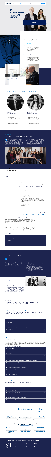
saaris (7, 421)
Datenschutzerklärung (8, 453)
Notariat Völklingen (10, 416)
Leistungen (16, 446)
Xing (35, 448)
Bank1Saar (8, 427)
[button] (25, 236)
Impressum (13, 453)
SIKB (25, 416)
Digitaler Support (17, 448)
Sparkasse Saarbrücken (40, 431)
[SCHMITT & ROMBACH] (10, 3)
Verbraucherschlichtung (19, 453)
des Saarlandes (8, 432)
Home (15, 443)
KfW (44, 421)
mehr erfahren (29, 43)
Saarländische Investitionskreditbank (25, 417)
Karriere (43, 3)
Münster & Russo (42, 417)
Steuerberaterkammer (10, 431)
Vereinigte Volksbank (41, 427)
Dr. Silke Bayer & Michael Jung (11, 417)
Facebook (36, 443)
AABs (23, 453)
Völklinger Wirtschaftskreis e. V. (25, 431)
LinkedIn (36, 446)
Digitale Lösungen (27, 443)
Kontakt (26, 446)
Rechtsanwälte (42, 416)
